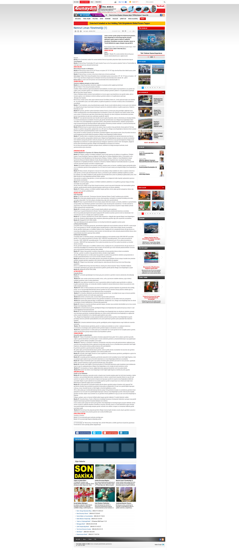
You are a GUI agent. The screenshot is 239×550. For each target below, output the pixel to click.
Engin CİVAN (148, 160)
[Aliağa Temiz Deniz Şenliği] (158, 69)
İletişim (90, 539)
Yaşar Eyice (144, 173)
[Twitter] (78, 31)
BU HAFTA (151, 142)
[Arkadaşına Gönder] (123, 31)
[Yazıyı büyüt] (134, 31)
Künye (84, 539)
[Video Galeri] (97, 15)
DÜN (157, 142)
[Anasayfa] (76, 15)
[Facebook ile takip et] (161, 15)
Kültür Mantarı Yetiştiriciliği (83, 518)
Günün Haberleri (84, 2)
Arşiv (92, 2)
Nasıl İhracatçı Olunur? (82, 513)
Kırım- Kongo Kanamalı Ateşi (84, 511)
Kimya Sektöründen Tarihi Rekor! (151, 53)
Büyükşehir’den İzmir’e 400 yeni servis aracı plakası (158, 101)
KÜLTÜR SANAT (143, 248)
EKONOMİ (141, 218)
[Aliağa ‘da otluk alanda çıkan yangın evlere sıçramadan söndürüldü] (144, 195)
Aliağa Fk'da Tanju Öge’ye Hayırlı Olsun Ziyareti (157, 113)
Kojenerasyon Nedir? (82, 534)
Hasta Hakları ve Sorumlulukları (85, 516)
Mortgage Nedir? (81, 524)
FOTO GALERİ (142, 62)
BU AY (146, 142)
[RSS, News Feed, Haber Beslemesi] (163, 15)
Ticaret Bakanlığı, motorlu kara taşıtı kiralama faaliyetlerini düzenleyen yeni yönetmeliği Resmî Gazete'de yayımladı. (151, 240)
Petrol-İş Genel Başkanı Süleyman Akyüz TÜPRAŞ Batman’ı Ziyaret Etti (158, 135)
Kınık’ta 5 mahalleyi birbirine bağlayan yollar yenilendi (158, 124)
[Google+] (81, 31)
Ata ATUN (146, 153)
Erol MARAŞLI (148, 166)
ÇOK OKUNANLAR (143, 92)
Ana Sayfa (76, 2)
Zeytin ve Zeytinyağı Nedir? (84, 521)
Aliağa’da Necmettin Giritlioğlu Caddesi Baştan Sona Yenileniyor (127, 15)
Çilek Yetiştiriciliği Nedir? (83, 526)
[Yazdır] (125, 31)
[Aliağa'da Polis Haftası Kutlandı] (158, 206)
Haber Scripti (158, 544)
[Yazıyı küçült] (130, 31)
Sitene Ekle (98, 2)
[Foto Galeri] (85, 15)
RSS (95, 539)
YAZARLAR (141, 147)
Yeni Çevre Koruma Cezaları (84, 529)
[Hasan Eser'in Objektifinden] (144, 80)
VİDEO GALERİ (142, 187)
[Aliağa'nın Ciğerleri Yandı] (158, 195)
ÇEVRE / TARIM (143, 277)
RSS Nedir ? (80, 531)
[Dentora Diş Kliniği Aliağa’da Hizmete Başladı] (144, 69)
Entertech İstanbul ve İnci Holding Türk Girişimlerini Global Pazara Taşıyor (120, 23)
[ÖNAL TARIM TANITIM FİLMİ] (144, 206)
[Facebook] (75, 31)
